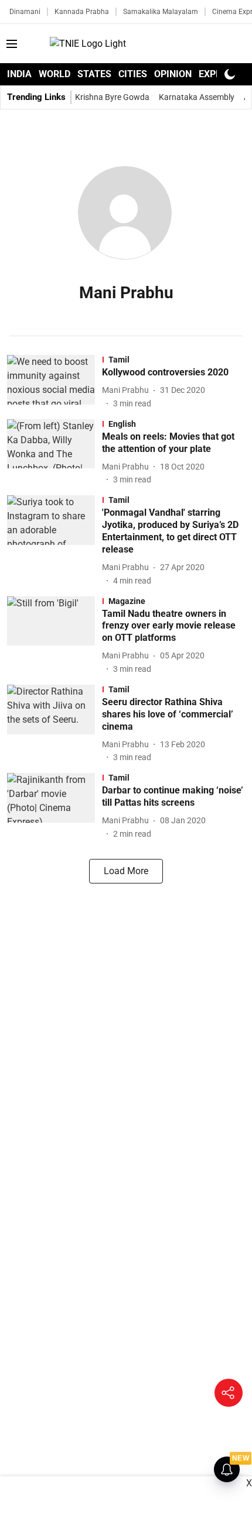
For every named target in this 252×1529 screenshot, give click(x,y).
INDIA (19, 74)
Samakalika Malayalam (160, 12)
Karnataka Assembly (196, 97)
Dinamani (24, 12)
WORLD (54, 74)
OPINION (173, 74)
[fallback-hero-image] (54, 382)
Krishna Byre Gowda (112, 97)
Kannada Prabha (82, 12)
